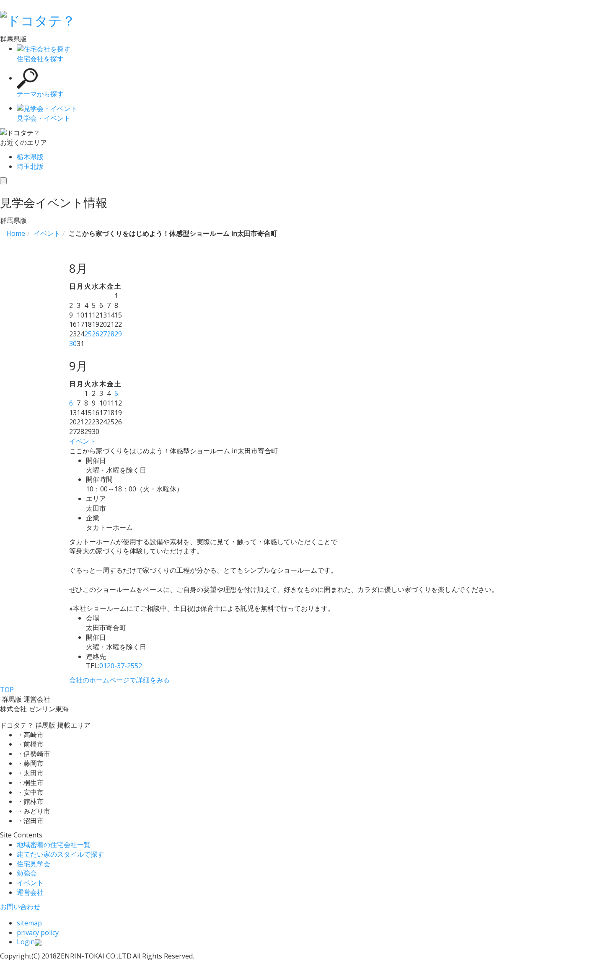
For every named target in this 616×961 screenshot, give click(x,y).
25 (88, 333)
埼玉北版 (30, 166)
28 (110, 333)
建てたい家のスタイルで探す (60, 854)
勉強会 (27, 873)
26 (95, 333)
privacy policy (38, 932)
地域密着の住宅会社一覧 (54, 844)
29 (118, 333)
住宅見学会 (33, 863)
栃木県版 (30, 156)
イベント (82, 441)
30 (73, 343)
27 (103, 333)
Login (26, 941)
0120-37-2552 (120, 665)
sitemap (29, 922)
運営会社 (30, 892)
